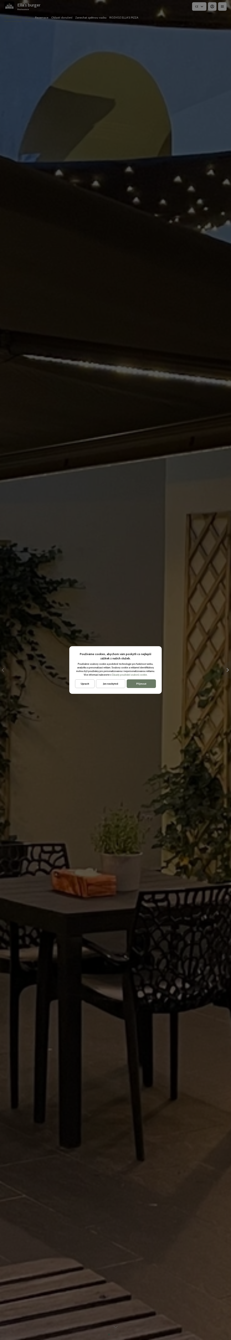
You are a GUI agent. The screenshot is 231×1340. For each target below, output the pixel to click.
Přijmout (141, 683)
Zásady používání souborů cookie (129, 674)
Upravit (85, 683)
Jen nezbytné (110, 683)
